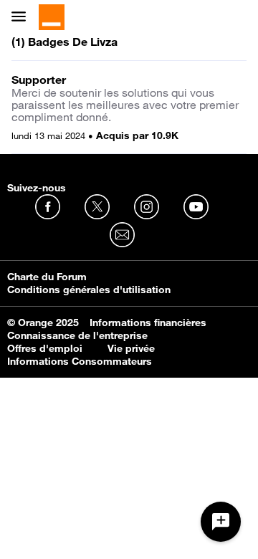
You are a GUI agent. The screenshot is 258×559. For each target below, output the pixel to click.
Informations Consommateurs (79, 361)
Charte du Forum (47, 276)
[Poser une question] (221, 522)
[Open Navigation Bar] (22, 17)
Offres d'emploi (44, 348)
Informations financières (148, 322)
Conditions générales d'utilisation (89, 289)
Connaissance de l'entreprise (77, 335)
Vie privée (131, 348)
